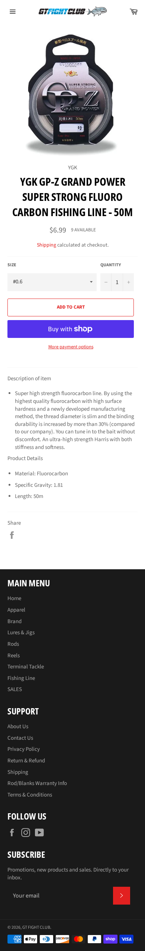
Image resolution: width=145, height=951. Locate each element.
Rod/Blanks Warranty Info (37, 783)
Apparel (16, 610)
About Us (17, 726)
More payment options (70, 347)
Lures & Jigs (21, 632)
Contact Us (20, 738)
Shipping (46, 245)
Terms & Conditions (29, 795)
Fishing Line (21, 678)
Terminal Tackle (25, 667)
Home (14, 598)
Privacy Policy (23, 749)
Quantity (110, 265)
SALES (14, 689)
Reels (13, 655)
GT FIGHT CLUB (36, 927)
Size (11, 265)
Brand (14, 621)
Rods (13, 644)
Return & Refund (26, 761)
